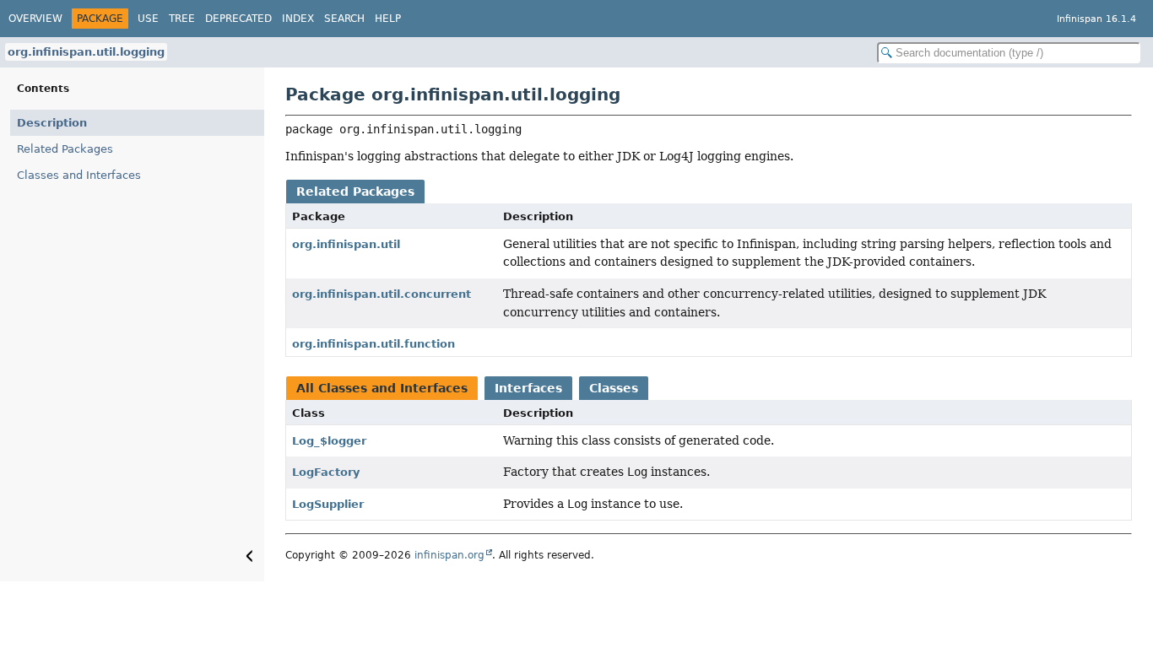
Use (148, 18)
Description (52, 122)
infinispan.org (449, 555)
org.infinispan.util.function (373, 344)
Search (344, 18)
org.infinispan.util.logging (86, 52)
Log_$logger (329, 441)
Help (388, 18)
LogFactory (326, 472)
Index (298, 18)
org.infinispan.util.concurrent (381, 294)
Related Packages (65, 149)
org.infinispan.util (346, 244)
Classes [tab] (613, 388)
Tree (182, 18)
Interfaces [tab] (528, 388)
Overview (35, 18)
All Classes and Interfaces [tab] (382, 388)
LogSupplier (328, 504)
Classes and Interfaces (79, 175)
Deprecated (238, 18)
